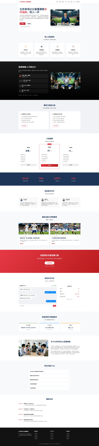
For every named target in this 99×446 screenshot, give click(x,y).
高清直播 (36, 433)
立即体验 (22, 23)
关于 (74, 1)
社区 (68, 1)
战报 (71, 1)
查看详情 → (22, 243)
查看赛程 (29, 23)
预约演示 (68, 438)
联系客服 (52, 438)
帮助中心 (52, 435)
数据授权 (68, 435)
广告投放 (68, 433)
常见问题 (77, 1)
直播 (60, 1)
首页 (57, 1)
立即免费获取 (49, 263)
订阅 (66, 1)
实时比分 (36, 435)
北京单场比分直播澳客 (25, 1)
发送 (54, 305)
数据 (63, 1)
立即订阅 (49, 165)
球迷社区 (52, 433)
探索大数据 (56, 125)
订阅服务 (36, 438)
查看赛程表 (24, 125)
